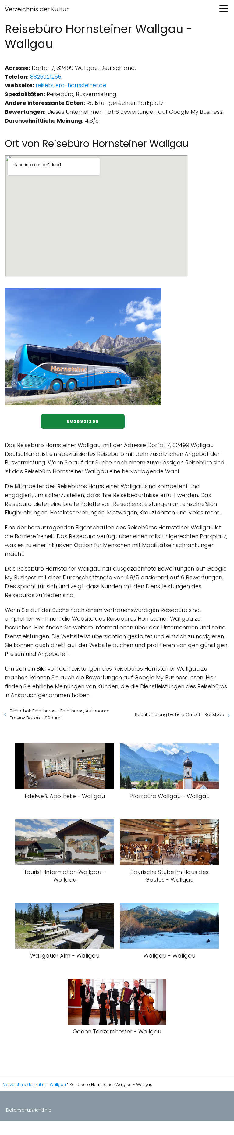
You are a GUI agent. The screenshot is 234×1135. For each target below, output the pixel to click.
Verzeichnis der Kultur (37, 9)
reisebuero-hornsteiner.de (71, 85)
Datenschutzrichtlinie (28, 1110)
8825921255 (45, 77)
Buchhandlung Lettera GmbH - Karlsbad (179, 714)
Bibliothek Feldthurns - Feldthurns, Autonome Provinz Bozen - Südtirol (60, 714)
